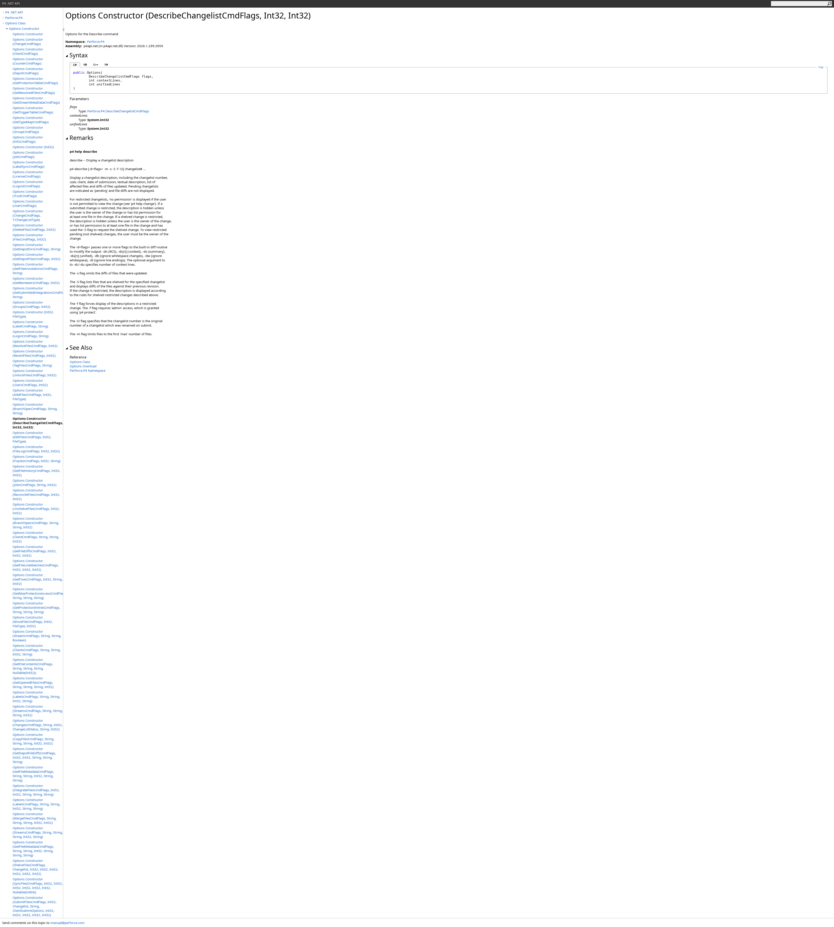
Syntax (79, 55)
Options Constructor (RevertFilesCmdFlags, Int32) (34, 353)
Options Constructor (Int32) (33, 147)
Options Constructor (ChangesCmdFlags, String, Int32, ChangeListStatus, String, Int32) (38, 724)
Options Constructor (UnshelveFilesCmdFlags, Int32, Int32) (36, 508)
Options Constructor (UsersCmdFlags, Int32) (30, 382)
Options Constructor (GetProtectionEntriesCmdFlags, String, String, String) (36, 607)
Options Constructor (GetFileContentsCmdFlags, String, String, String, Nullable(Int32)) (33, 666)
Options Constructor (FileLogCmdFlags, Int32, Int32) (36, 448)
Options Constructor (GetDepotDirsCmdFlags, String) (37, 246)
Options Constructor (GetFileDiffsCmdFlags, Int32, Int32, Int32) (34, 550)
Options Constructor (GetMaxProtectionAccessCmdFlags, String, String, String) (38, 593)
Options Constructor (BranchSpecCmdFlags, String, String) (35, 408)
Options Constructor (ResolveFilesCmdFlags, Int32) (35, 343)
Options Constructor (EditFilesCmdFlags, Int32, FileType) (32, 436)
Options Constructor (24, 28)
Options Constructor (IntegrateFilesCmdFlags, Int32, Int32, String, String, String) (36, 789)
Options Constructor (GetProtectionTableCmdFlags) (35, 80)
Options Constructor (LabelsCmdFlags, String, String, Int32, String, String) (36, 804)
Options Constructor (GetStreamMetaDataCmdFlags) (36, 100)
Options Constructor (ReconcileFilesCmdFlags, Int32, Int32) (36, 494)
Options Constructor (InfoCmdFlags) (28, 139)
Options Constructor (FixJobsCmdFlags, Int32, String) (37, 458)
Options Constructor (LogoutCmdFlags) (28, 183)
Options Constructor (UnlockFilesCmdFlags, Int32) (34, 372)
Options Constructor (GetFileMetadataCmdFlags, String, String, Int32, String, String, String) (33, 848)
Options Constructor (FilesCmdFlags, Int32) (29, 237)
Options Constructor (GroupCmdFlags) (28, 129)
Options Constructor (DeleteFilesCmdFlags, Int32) (34, 227)
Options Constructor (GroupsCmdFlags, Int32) (31, 304)
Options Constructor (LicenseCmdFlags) (28, 174)
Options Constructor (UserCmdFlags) (28, 203)
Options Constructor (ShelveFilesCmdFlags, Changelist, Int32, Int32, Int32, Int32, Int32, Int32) (35, 867)
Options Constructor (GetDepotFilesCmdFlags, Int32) (36, 256)
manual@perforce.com (67, 922)
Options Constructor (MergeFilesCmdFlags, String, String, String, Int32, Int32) (34, 818)
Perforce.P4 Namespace (87, 370)
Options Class (15, 23)
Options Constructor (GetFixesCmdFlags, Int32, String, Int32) (38, 579)
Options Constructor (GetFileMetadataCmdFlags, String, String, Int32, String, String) (33, 773)
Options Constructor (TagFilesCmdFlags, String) (32, 363)
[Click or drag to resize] (64, 29)
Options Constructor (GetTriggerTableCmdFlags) (33, 110)
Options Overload (83, 366)
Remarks (81, 138)
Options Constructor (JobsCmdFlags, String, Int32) (34, 482)
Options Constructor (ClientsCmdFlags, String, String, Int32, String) (37, 649)
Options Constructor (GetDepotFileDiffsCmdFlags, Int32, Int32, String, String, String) (34, 755)
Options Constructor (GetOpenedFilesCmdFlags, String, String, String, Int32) (33, 682)
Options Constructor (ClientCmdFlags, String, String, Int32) (36, 536)
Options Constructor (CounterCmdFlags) (28, 61)
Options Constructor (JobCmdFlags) (28, 154)
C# (75, 65)
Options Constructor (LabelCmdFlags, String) (30, 324)
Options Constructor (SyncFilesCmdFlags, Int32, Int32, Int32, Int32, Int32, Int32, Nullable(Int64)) (38, 885)
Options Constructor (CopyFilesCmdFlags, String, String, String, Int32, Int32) (33, 738)
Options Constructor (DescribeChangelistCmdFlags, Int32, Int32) (38, 422)
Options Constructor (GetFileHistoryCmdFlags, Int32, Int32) (36, 470)
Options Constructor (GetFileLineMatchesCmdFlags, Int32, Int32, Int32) (36, 565)
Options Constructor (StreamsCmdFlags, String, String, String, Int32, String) (38, 832)
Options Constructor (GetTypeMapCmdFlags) (31, 119)
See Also (81, 348)
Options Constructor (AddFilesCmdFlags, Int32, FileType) (32, 394)
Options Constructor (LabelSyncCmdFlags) (29, 164)
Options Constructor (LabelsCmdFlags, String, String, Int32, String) (36, 696)
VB (85, 64)
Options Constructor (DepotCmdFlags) (28, 70)
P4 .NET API (14, 12)
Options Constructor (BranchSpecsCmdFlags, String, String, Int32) (36, 522)
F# (106, 64)
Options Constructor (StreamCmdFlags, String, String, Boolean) (37, 635)
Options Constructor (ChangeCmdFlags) (28, 41)
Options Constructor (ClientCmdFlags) (28, 51)
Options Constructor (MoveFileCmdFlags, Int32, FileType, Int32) (33, 621)
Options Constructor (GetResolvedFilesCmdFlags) (34, 90)
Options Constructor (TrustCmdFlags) (28, 193)
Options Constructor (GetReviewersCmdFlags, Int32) (36, 280)
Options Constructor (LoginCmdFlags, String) (31, 333)
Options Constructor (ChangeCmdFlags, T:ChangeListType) (28, 215)
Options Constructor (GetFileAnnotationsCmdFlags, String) (35, 268)
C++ (95, 64)
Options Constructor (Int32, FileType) (33, 314)
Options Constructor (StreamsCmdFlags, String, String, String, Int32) (38, 710)
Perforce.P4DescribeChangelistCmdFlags (118, 111)
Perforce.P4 (14, 17)
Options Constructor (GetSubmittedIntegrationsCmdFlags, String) (38, 292)
